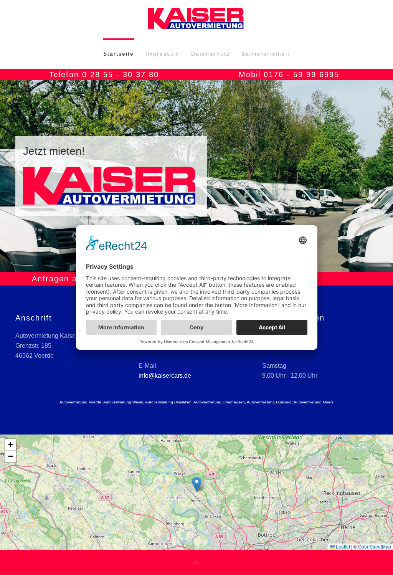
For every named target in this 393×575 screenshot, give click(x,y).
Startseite (118, 54)
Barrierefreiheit (265, 54)
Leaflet (342, 546)
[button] (14, 175)
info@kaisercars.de (165, 375)
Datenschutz (210, 54)
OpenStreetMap (374, 546)
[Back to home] (197, 19)
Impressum (162, 54)
